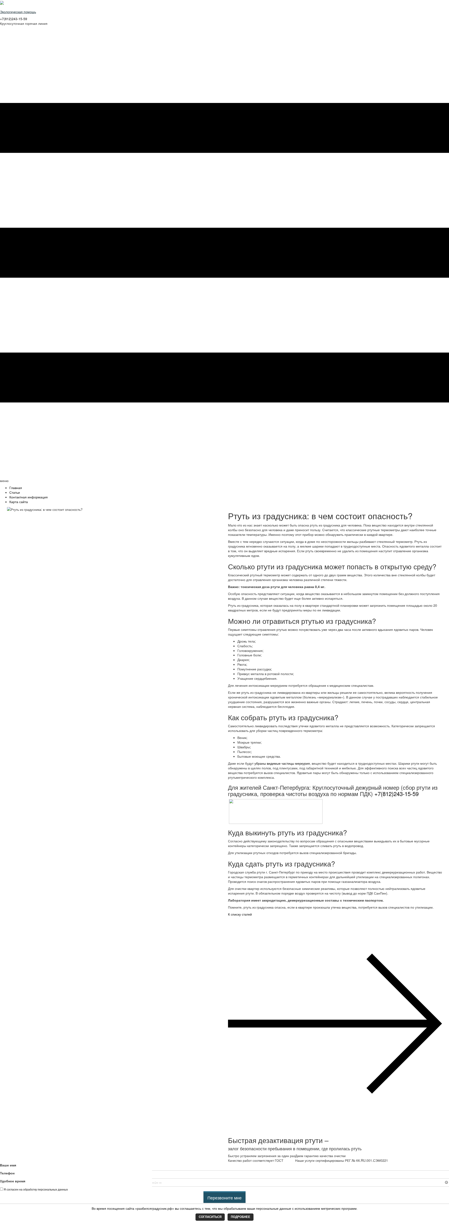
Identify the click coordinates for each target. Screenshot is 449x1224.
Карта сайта (18, 501)
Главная (15, 487)
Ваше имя (8, 1165)
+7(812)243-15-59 (13, 18)
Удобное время (12, 1181)
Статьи (14, 492)
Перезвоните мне (224, 1198)
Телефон (7, 1173)
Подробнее (240, 1217)
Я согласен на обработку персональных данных (36, 1189)
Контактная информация (28, 497)
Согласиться (210, 1217)
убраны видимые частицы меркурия (282, 763)
